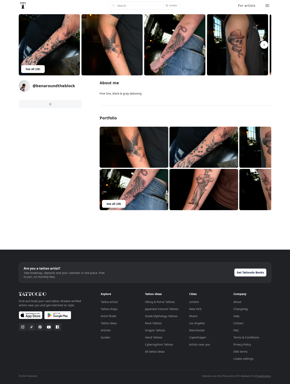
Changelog (240, 309)
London (194, 302)
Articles (106, 330)
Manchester (197, 330)
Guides (105, 337)
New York (195, 309)
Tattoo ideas (109, 323)
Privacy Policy (242, 344)
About (237, 302)
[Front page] (23, 5)
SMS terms (240, 351)
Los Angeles (197, 323)
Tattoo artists (109, 302)
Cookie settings (243, 359)
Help (236, 316)
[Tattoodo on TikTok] (31, 327)
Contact (238, 323)
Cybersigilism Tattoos (159, 344)
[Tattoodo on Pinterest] (40, 327)
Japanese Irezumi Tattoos (161, 309)
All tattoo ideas (155, 351)
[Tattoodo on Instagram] (23, 327)
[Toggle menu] (267, 5)
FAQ (236, 330)
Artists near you (199, 344)
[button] (134, 147)
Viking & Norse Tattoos (160, 302)
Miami (193, 316)
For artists (246, 5)
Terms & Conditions (246, 337)
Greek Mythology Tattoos (161, 316)
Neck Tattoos (153, 323)
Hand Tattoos (153, 337)
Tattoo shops (109, 309)
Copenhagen (197, 337)
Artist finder (109, 316)
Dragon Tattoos (155, 330)
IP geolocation (263, 376)
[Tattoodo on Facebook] (57, 327)
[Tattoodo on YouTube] (49, 327)
